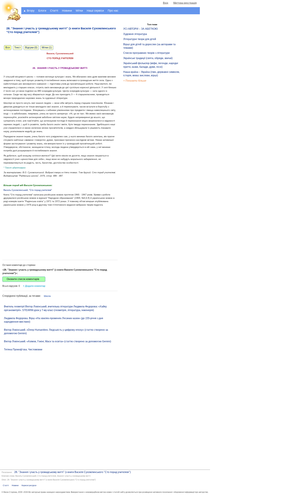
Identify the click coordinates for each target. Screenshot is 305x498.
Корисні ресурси (29, 485)
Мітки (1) (47, 47)
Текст (17, 47)
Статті (54, 10)
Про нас (113, 10)
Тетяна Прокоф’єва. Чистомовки (23, 349)
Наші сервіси (95, 10)
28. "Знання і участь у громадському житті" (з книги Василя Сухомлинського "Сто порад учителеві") (72, 472)
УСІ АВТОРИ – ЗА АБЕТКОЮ (140, 28)
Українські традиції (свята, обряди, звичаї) (148, 58)
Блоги (42, 10)
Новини (67, 10)
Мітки (79, 10)
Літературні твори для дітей (139, 39)
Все (7, 47)
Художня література (135, 34)
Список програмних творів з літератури (146, 53)
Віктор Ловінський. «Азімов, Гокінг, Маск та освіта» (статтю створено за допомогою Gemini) (57, 341)
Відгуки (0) (31, 47)
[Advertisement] (60, 230)
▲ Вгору (28, 10)
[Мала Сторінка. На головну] (10, 20)
